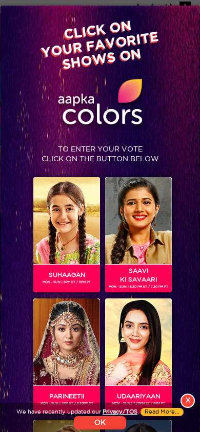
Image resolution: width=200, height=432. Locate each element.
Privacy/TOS (120, 412)
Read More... (162, 412)
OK (100, 423)
